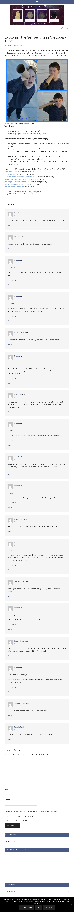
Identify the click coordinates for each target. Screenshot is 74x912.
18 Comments (17, 45)
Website (7, 799)
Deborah (17, 237)
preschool (23, 192)
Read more (48, 907)
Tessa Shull (18, 395)
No (38, 907)
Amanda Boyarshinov (21, 213)
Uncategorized (36, 192)
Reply (10, 225)
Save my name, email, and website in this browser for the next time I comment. (31, 812)
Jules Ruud (18, 457)
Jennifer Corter (19, 581)
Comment (8, 759)
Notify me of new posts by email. (17, 821)
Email (7, 790)
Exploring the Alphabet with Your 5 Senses (19, 182)
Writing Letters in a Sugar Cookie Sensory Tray (20, 179)
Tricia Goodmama (20, 332)
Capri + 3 (37, 15)
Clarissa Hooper (19, 703)
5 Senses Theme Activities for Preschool (19, 177)
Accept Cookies (27, 907)
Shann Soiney (18, 519)
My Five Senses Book (12, 174)
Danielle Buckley (19, 727)
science (29, 192)
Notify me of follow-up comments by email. (21, 816)
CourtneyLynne (19, 641)
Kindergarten (16, 192)
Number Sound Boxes (12, 172)
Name (7, 780)
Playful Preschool (18, 194)
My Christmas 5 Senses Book (15, 187)
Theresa (17, 260)
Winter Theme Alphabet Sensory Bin (17, 184)
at (14, 215)
